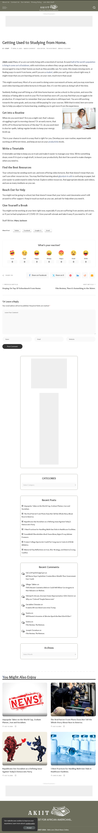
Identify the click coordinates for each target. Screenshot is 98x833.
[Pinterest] (71, 275)
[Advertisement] (49, 21)
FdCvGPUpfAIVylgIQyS (35, 573)
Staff (7, 48)
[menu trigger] (5, 7)
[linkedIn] (78, 275)
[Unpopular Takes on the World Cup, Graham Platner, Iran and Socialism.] (24, 699)
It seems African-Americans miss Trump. (41, 608)
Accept (29, 828)
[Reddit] (85, 275)
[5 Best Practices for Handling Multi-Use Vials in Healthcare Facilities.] (73, 748)
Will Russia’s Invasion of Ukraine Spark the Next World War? (48, 616)
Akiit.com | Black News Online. (58, 830)
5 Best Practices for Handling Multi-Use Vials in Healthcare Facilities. (50, 529)
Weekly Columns (64, 48)
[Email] (92, 275)
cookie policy (30, 823)
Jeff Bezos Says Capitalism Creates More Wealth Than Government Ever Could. (51, 577)
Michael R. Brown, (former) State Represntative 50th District (49, 596)
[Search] (94, 7)
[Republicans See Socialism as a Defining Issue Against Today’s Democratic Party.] (24, 748)
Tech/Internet (51, 48)
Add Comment (30, 48)
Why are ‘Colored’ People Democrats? (40, 599)
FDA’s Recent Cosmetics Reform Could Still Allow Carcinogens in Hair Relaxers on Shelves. (50, 589)
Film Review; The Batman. (35, 625)
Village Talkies (31, 584)
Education (41, 48)
